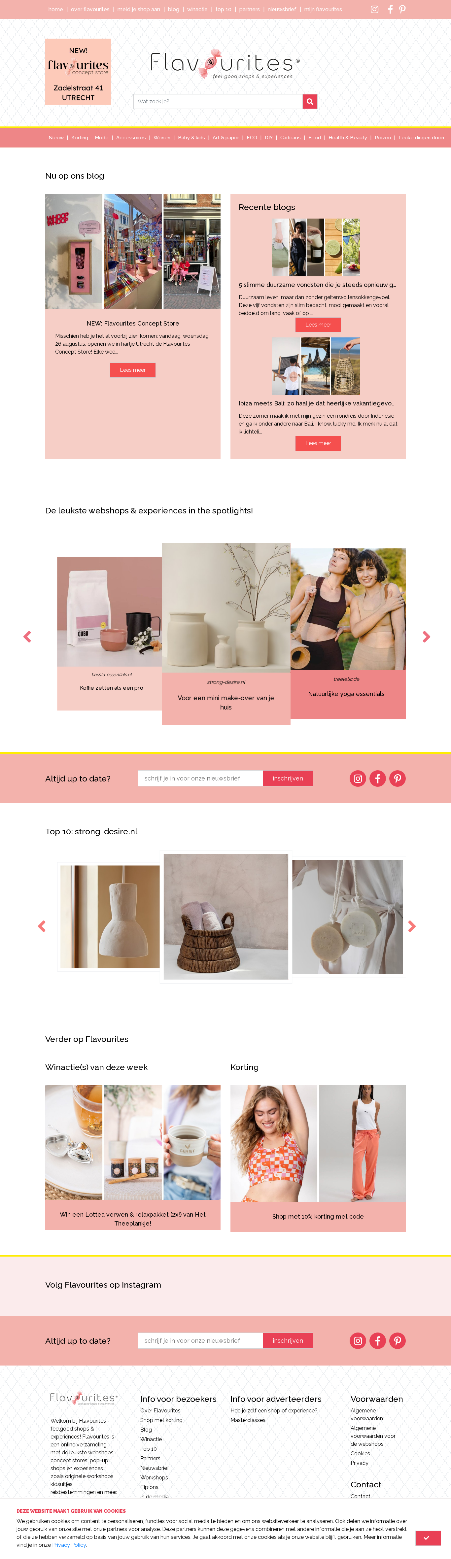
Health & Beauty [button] (348, 138)
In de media (154, 1497)
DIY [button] (269, 138)
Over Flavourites (90, 9)
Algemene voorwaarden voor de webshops (373, 1436)
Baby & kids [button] (191, 138)
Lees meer (133, 370)
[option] (111, 633)
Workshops (154, 1477)
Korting (79, 138)
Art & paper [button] (226, 138)
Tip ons (149, 1487)
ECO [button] (252, 138)
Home (56, 9)
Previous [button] (25, 630)
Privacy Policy (69, 1545)
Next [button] (425, 630)
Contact (360, 1496)
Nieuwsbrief (282, 9)
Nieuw (56, 138)
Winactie (197, 9)
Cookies (360, 1453)
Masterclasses (247, 1420)
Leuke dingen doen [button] (421, 138)
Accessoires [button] (131, 138)
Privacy (359, 1463)
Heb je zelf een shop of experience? (274, 1410)
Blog (173, 9)
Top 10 (223, 9)
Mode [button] (102, 138)
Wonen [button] (162, 138)
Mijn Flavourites (323, 9)
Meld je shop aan (139, 9)
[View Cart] (428, 1538)
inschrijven (288, 778)
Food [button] (314, 138)
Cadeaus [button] (290, 138)
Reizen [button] (383, 138)
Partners (249, 9)
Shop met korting (161, 1420)
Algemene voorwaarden (367, 1414)
